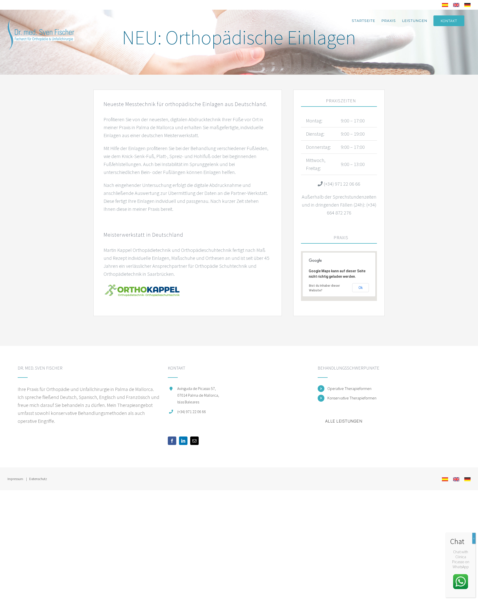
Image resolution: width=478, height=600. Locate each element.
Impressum (15, 479)
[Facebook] (172, 440)
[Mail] (194, 440)
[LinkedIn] (183, 440)
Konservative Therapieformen (351, 397)
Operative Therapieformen (349, 388)
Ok (360, 288)
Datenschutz (38, 479)
